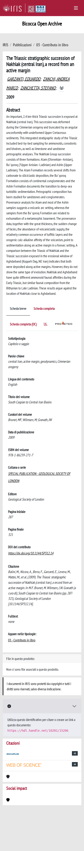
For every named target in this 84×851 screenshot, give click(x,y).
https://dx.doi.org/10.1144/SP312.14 (30, 553)
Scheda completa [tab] (44, 308)
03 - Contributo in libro (52, 44)
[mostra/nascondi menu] (76, 8)
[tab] (45, 325)
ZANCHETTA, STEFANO (38, 88)
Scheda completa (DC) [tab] (23, 324)
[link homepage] (14, 8)
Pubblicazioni (22, 44)
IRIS (5, 44)
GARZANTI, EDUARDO (23, 79)
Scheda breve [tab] (18, 308)
